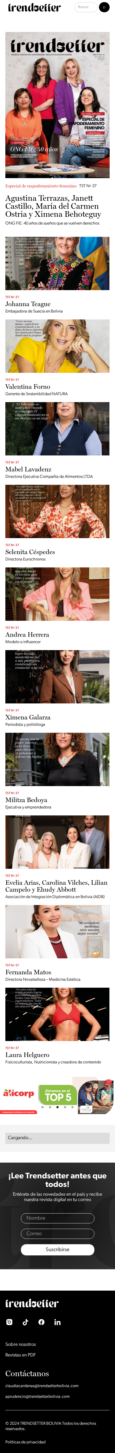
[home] (33, 7)
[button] (10, 1095)
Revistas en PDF (20, 1355)
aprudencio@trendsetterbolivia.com (37, 1397)
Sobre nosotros (20, 1344)
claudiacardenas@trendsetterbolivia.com (42, 1386)
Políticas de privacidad (25, 1442)
